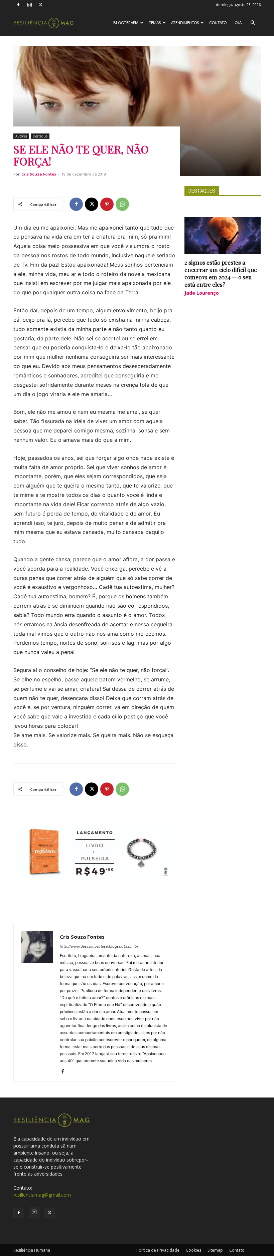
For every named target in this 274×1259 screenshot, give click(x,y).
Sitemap (215, 1250)
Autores (21, 136)
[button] (253, 23)
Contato (218, 22)
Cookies (193, 1250)
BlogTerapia (125, 22)
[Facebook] (18, 4)
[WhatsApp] (122, 204)
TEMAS (155, 22)
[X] (40, 4)
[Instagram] (29, 4)
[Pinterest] (107, 204)
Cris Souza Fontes (38, 174)
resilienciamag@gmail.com (42, 1195)
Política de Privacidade (157, 1250)
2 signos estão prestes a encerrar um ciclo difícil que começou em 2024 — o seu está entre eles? (220, 273)
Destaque (40, 136)
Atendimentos (185, 22)
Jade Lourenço (201, 293)
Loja (237, 22)
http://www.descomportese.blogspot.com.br (99, 946)
